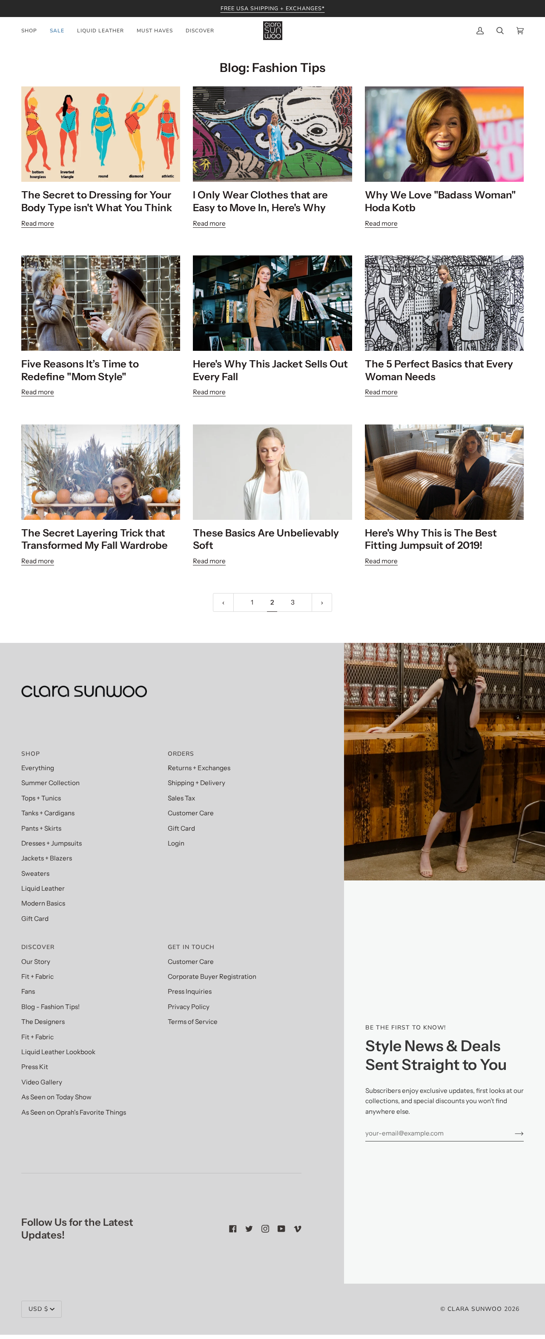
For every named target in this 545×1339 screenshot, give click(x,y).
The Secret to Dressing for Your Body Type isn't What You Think (96, 201)
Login (176, 843)
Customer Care (191, 813)
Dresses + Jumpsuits (51, 843)
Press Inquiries (190, 991)
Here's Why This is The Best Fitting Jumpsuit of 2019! (431, 539)
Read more (37, 223)
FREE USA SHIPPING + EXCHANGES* (273, 8)
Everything (37, 768)
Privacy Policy (188, 1007)
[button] (32, 30)
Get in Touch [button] (191, 947)
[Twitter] (249, 1229)
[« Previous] (223, 602)
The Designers (43, 1022)
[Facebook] (233, 1229)
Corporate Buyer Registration (212, 976)
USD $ (38, 1309)
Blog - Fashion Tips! (50, 1007)
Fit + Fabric (37, 976)
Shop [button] (30, 754)
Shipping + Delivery (196, 783)
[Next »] (322, 602)
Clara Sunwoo (474, 1309)
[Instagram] (265, 1229)
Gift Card (35, 919)
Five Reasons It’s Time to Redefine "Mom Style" (80, 370)
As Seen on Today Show (56, 1097)
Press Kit (34, 1067)
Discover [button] (37, 947)
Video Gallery (41, 1082)
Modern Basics (43, 903)
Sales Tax (181, 798)
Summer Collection (50, 783)
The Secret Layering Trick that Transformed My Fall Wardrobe (94, 539)
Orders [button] (181, 754)
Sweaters (35, 873)
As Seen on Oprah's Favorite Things (73, 1112)
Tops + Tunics (41, 798)
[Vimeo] (297, 1229)
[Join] (512, 1133)
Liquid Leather (43, 888)
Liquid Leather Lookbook (58, 1052)
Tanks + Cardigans (48, 813)
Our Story (35, 962)
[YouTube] (281, 1229)
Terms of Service (193, 1022)
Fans (28, 991)
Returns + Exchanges (199, 768)
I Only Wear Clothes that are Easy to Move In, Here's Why (260, 201)
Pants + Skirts (41, 828)
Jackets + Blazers (46, 858)
